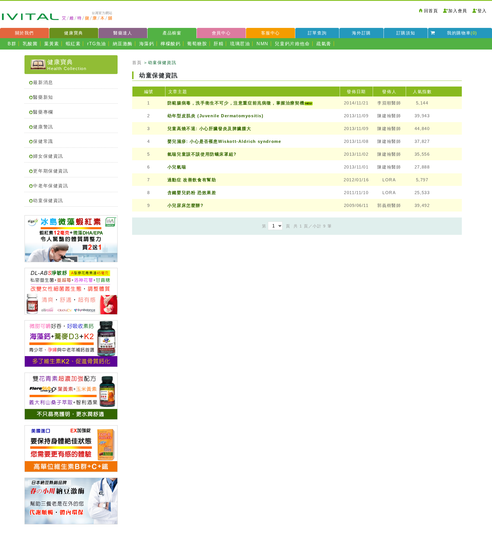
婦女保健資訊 (48, 156)
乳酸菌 (30, 43)
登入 (482, 10)
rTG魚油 (96, 43)
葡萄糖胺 (197, 43)
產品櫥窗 (172, 32)
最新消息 (43, 82)
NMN (262, 43)
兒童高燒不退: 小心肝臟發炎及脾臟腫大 (209, 128)
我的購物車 (462, 32)
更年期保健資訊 (50, 171)
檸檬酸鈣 (171, 43)
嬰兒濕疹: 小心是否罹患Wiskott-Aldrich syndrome (224, 141)
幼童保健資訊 (48, 200)
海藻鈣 (146, 43)
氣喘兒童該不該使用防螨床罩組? (202, 154)
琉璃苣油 (240, 43)
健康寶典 (73, 32)
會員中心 (221, 32)
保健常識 (43, 141)
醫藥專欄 (43, 112)
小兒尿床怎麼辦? (185, 205)
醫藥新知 (43, 97)
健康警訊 (43, 126)
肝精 (219, 43)
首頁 (137, 62)
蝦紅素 (73, 43)
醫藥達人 (122, 32)
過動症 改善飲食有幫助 (191, 179)
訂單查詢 (317, 32)
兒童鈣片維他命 (292, 43)
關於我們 (24, 32)
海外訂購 (361, 32)
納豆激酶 (123, 43)
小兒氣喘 (176, 167)
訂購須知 (405, 32)
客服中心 (270, 32)
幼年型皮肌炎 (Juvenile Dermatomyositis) (215, 115)
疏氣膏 (323, 43)
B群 (12, 43)
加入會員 (457, 10)
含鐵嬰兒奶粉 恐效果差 (191, 192)
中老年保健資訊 (50, 185)
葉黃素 (51, 43)
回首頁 (431, 10)
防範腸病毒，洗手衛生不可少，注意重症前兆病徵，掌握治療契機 (235, 102)
